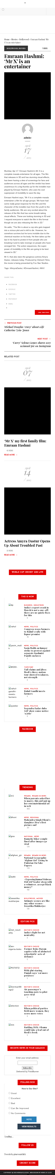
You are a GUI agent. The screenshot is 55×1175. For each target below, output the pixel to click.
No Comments (18, 1113)
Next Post (44, 339)
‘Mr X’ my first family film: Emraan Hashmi (25, 443)
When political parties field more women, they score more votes (36, 1011)
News (26, 627)
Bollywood (24, 39)
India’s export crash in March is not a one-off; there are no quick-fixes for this (37, 611)
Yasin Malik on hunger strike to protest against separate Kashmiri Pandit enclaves (37, 652)
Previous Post (13, 323)
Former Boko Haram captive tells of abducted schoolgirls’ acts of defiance (37, 953)
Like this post (43, 312)
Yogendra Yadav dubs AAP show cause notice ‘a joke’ (36, 711)
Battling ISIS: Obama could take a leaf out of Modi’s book (36, 1030)
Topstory (28, 667)
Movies (14, 39)
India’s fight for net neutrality (34, 933)
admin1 (27, 137)
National (28, 836)
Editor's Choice (31, 930)
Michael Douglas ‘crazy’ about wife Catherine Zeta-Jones (24, 328)
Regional (34, 817)
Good (14, 1093)
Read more (10, 455)
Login (30, 3)
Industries (39, 605)
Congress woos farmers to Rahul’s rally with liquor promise (37, 632)
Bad (13, 1103)
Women (27, 796)
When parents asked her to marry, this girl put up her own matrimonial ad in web (37, 802)
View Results (29, 1126)
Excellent (15, 1098)
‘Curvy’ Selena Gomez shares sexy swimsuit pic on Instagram (31, 344)
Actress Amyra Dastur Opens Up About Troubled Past (27, 543)
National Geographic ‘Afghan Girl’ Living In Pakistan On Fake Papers (36, 861)
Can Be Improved (20, 1108)
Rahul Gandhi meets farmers (34, 692)
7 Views (45, 48)
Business (28, 605)
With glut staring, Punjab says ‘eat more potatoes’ (36, 973)
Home (7, 39)
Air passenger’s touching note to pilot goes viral (35, 992)
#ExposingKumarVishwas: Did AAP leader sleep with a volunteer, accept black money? (38, 883)
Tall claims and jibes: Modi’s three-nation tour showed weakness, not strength (36, 673)
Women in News (39, 796)
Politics (34, 627)
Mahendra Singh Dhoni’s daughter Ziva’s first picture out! (37, 822)
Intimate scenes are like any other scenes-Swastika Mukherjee (37, 903)
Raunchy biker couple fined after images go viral (36, 841)
